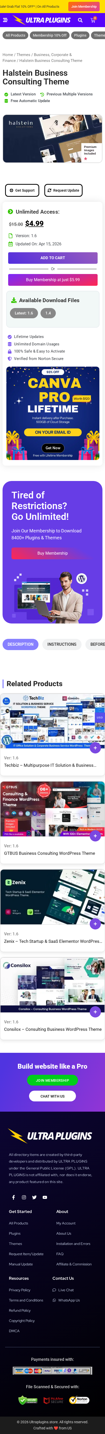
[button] (80, 20)
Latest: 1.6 (24, 311)
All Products (15, 35)
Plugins (80, 35)
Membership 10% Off (50, 35)
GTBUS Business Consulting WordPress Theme (49, 853)
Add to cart (53, 258)
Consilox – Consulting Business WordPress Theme (53, 1029)
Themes (23, 54)
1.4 (48, 311)
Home (8, 54)
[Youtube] (44, 1197)
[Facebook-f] (13, 1197)
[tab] (20, 644)
